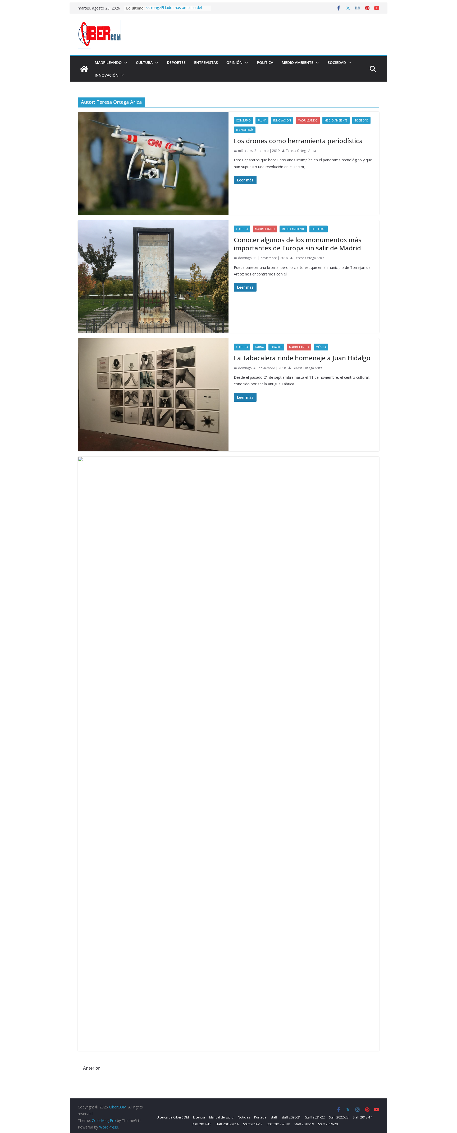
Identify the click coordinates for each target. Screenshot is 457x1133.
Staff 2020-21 (291, 1117)
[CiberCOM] (84, 69)
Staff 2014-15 (201, 1124)
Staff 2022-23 (339, 1117)
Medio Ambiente (297, 62)
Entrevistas (206, 62)
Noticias (244, 1117)
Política (265, 62)
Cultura (144, 62)
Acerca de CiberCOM (173, 1117)
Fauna (262, 120)
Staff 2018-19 (304, 1124)
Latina (259, 347)
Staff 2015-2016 (227, 1124)
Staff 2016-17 (253, 1124)
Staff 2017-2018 (278, 1124)
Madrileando (108, 62)
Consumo (243, 120)
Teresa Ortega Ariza (301, 150)
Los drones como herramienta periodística (298, 140)
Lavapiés (276, 347)
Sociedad (337, 62)
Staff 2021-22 (315, 1117)
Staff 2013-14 (362, 1117)
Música (321, 347)
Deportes (176, 62)
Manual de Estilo (221, 1117)
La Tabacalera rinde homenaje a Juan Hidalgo (302, 357)
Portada (260, 1117)
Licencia (199, 1117)
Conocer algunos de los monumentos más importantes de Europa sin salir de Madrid (298, 243)
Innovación (106, 75)
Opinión (234, 62)
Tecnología (244, 130)
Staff (274, 1117)
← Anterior (89, 1068)
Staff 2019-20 (328, 1124)
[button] (124, 62)
